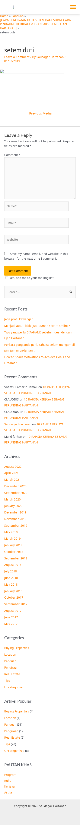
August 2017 (13, 611)
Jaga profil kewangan (18, 319)
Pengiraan (11, 667)
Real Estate (12, 674)
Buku (7, 781)
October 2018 (13, 552)
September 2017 (15, 604)
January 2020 (13, 506)
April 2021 (11, 473)
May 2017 (11, 624)
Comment (12, 155)
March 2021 (12, 480)
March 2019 (12, 538)
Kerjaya (9, 786)
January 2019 (13, 545)
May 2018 (11, 584)
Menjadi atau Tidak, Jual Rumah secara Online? (37, 326)
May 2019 (11, 532)
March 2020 (12, 499)
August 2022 (13, 467)
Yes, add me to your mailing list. (32, 278)
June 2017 (11, 617)
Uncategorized (14, 687)
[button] (73, 7)
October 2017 (13, 597)
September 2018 (15, 558)
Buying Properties (16, 648)
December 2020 (15, 486)
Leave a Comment (16, 57)
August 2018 (13, 565)
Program (10, 775)
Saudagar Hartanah (17, 424)
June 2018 (11, 578)
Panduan (10, 661)
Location (10, 654)
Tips (7, 681)
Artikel (8, 792)
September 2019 (15, 525)
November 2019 (15, 519)
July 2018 (10, 571)
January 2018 (13, 591)
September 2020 (15, 493)
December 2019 (15, 512)
